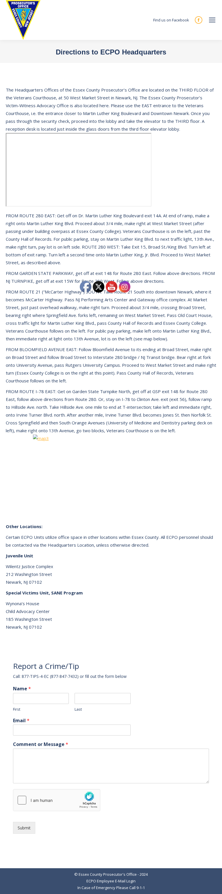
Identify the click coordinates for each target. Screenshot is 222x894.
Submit (24, 828)
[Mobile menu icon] (212, 20)
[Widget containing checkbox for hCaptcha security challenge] (56, 800)
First (16, 709)
